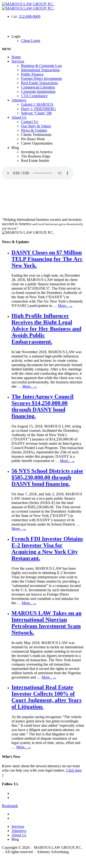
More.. (65, 306)
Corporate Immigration (38, 91)
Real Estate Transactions (39, 83)
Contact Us (29, 122)
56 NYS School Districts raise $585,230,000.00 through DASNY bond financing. (47, 477)
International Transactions (40, 70)
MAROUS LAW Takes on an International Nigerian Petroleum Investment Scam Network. (46, 623)
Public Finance (32, 74)
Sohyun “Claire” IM (36, 113)
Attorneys (18, 100)
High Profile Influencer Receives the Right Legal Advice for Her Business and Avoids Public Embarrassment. (46, 329)
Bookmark (10, 806)
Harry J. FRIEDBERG (38, 109)
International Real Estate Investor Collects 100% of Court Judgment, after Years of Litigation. (46, 697)
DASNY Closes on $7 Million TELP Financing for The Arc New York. (47, 259)
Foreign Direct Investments (41, 78)
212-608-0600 (29, 16)
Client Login (30, 41)
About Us (18, 117)
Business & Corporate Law (41, 66)
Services (17, 61)
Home (16, 57)
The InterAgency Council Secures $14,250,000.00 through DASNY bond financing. (42, 406)
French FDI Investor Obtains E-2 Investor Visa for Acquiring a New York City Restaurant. (47, 548)
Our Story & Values (36, 126)
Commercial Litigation (38, 87)
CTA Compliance (34, 96)
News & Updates (34, 130)
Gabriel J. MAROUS (37, 104)
